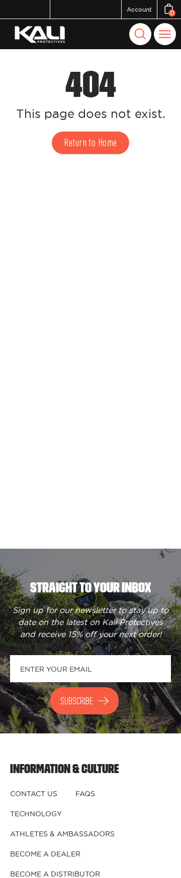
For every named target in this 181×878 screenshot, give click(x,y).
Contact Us (33, 794)
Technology (36, 814)
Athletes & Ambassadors (62, 834)
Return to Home (90, 143)
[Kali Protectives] (41, 34)
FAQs (85, 794)
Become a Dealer (45, 854)
